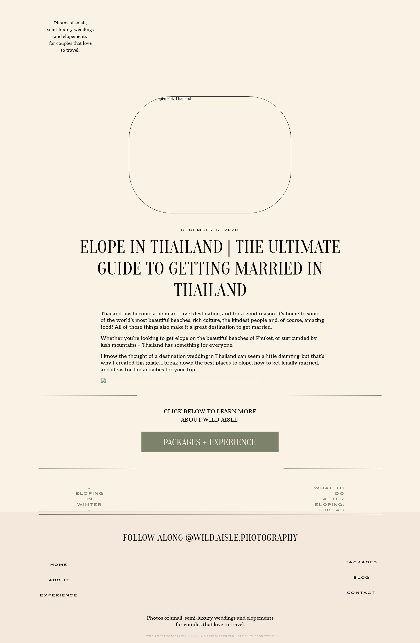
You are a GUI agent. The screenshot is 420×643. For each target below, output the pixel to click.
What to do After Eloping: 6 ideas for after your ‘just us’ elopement (333, 516)
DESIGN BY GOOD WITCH (256, 636)
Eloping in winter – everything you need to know (94, 512)
